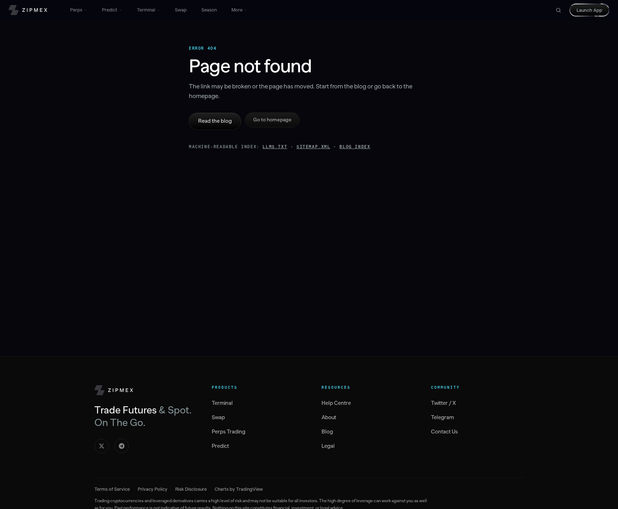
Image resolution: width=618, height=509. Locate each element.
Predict (109, 10)
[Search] (558, 10)
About (329, 417)
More (236, 10)
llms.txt (275, 146)
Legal (328, 446)
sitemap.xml (313, 146)
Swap (181, 10)
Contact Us (444, 431)
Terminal (146, 10)
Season (209, 10)
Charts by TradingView (239, 489)
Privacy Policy (152, 489)
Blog (327, 431)
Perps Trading (228, 431)
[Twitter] (101, 446)
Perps (76, 10)
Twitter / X (443, 403)
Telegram (442, 417)
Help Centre (336, 403)
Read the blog (215, 121)
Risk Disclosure (191, 489)
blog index (354, 146)
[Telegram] (121, 446)
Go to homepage (272, 120)
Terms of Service (112, 489)
